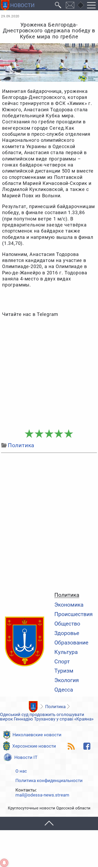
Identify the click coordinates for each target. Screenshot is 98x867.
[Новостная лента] (71, 746)
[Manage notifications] (4, 863)
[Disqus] (49, 521)
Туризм (63, 671)
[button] (49, 823)
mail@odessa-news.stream (42, 795)
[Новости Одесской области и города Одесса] (18, 5)
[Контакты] (70, 5)
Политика (66, 595)
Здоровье (66, 633)
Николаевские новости (37, 734)
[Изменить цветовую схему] (80, 5)
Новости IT (25, 757)
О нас (21, 771)
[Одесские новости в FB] (87, 746)
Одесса (63, 690)
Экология (66, 680)
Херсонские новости (34, 746)
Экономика (68, 605)
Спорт (62, 661)
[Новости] (33, 706)
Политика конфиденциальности (49, 780)
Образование (71, 643)
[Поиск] (58, 5)
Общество (67, 624)
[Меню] (91, 5)
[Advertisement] (49, 373)
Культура (66, 652)
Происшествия (73, 614)
